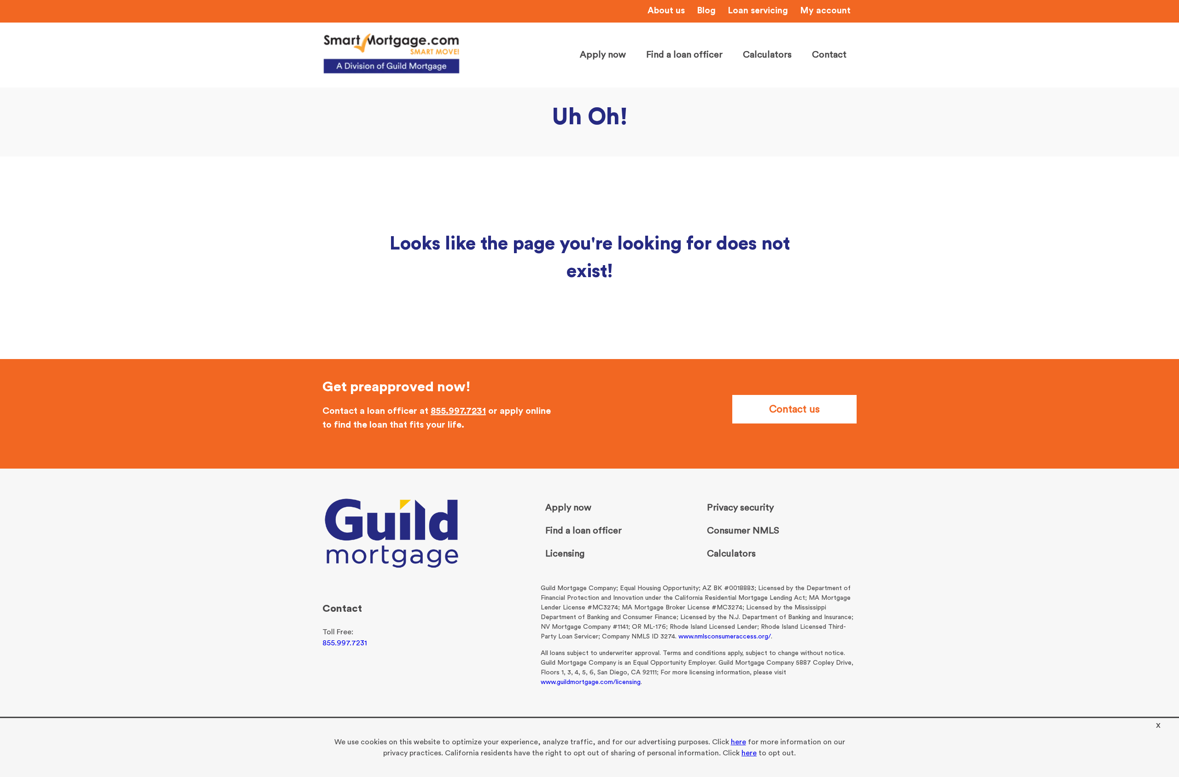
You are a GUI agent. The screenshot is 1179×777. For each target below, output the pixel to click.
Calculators (767, 54)
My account (825, 10)
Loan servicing (758, 10)
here (738, 742)
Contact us (794, 409)
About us (666, 10)
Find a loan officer (684, 54)
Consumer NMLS (743, 530)
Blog (706, 10)
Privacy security (740, 507)
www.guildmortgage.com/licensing (591, 682)
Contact (829, 54)
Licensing (564, 553)
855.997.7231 (458, 411)
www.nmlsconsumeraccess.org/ (724, 636)
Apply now (603, 54)
